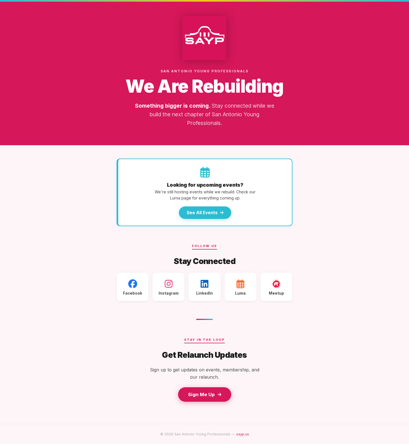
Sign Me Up (201, 394)
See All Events (202, 212)
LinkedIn (204, 293)
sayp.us (242, 434)
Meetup (276, 293)
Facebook (132, 293)
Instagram (169, 293)
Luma (240, 293)
